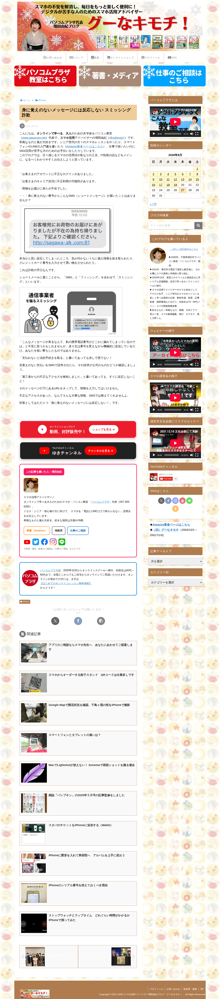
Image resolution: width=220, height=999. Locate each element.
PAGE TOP (212, 966)
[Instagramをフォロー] (175, 500)
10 (160, 179)
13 (182, 179)
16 (153, 184)
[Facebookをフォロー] (168, 500)
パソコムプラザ (100, 501)
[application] (175, 122)
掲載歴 (58, 530)
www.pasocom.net (34, 137)
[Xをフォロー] (161, 500)
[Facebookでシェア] (78, 621)
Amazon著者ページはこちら (84, 146)
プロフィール (156, 989)
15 (197, 179)
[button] (101, 621)
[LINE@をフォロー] (189, 500)
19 (175, 184)
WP (202, 989)
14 (190, 179)
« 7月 (153, 204)
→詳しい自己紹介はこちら (183, 249)
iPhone (26, 602)
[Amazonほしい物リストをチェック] (175, 508)
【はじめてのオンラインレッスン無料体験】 (66, 583)
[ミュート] (191, 133)
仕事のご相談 (78, 530)
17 (160, 184)
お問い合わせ (173, 989)
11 (168, 179)
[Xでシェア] (55, 621)
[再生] (154, 133)
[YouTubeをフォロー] (182, 500)
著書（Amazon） (37, 530)
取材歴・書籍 (190, 989)
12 (175, 179)
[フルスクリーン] (196, 133)
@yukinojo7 (117, 137)
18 (168, 184)
